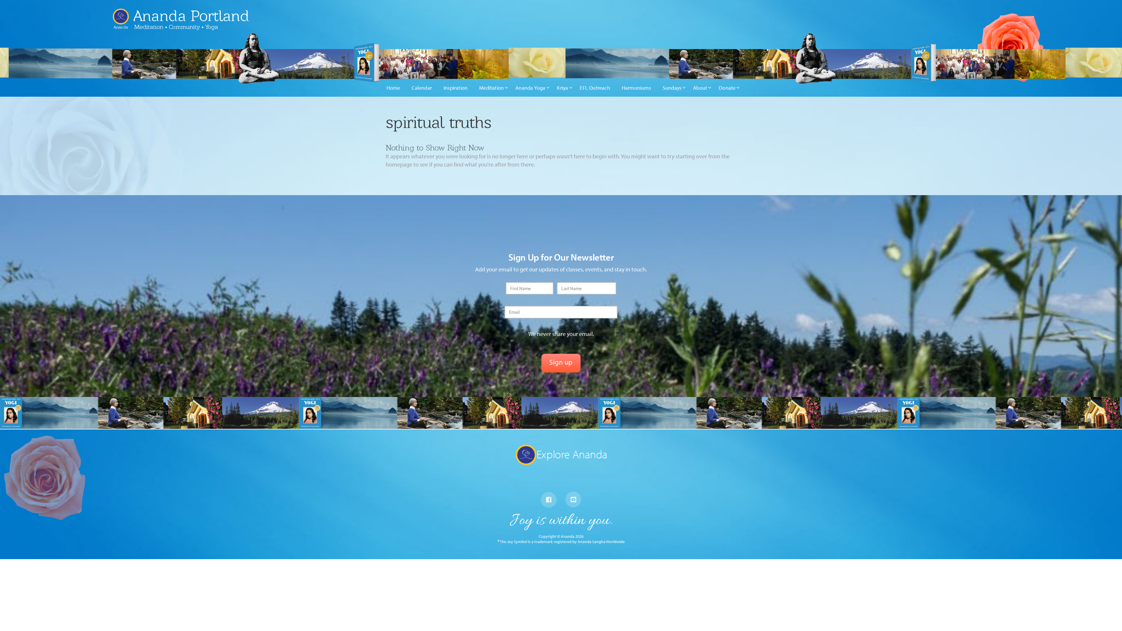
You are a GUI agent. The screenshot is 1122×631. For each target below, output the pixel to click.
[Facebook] (549, 500)
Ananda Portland (191, 16)
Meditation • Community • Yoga (176, 26)
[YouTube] (573, 499)
